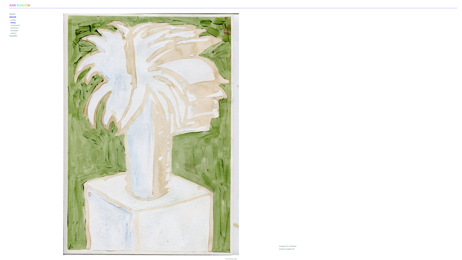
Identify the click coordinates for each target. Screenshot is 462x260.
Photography (14, 30)
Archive (12, 17)
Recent (12, 14)
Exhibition (14, 33)
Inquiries (13, 36)
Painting (13, 20)
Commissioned (15, 25)
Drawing (13, 22)
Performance (15, 28)
